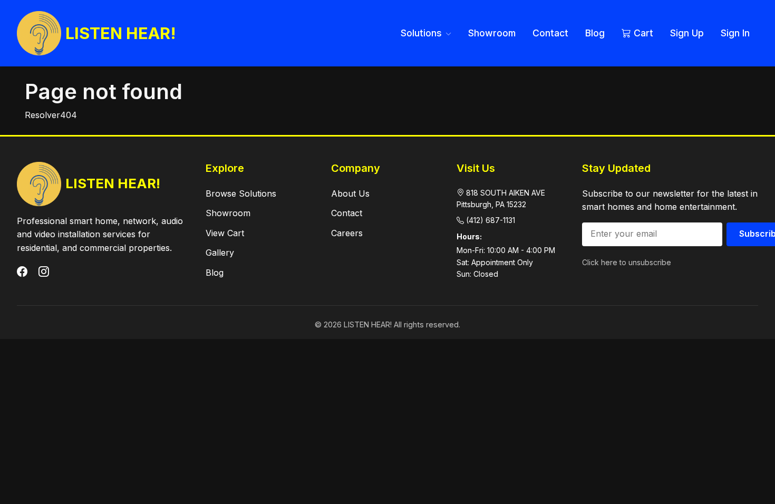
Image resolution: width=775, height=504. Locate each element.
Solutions (422, 32)
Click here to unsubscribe (626, 262)
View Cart (225, 233)
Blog (595, 32)
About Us (350, 193)
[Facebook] (23, 272)
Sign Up (687, 32)
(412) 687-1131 (490, 220)
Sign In (735, 32)
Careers (347, 233)
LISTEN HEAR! (120, 33)
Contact (550, 32)
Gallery (220, 252)
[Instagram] (43, 272)
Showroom (492, 32)
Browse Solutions (241, 193)
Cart (642, 32)
